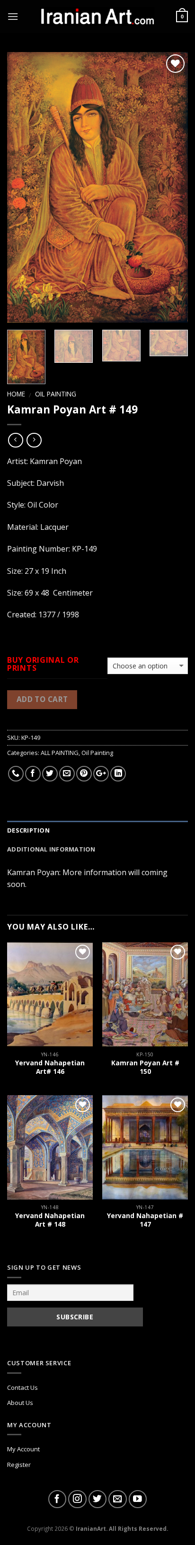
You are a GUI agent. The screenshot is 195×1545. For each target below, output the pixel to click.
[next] (172, 187)
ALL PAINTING (60, 752)
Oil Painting (55, 393)
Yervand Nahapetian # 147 (145, 1219)
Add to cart (42, 699)
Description (28, 830)
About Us (20, 1402)
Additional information (51, 849)
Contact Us (22, 1387)
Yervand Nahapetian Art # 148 (50, 1219)
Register (19, 1464)
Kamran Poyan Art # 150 (145, 1067)
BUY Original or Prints (43, 664)
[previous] (22, 187)
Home (16, 393)
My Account (23, 1449)
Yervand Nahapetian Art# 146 (50, 1067)
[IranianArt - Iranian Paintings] (97, 16)
